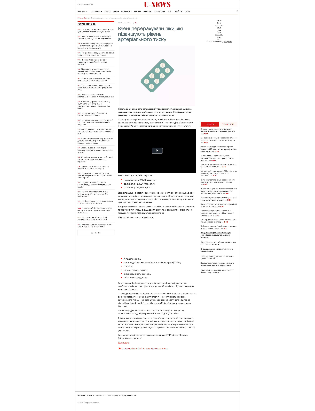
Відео (170, 11)
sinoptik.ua (228, 41)
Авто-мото (126, 11)
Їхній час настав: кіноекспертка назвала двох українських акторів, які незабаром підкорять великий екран (95, 140)
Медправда (123, 342)
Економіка (96, 11)
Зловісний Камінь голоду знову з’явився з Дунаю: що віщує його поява (95, 202)
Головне (81, 11)
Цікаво (188, 11)
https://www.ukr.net (128, 395)
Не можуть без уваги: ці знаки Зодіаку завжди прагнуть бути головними (95, 225)
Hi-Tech (108, 11)
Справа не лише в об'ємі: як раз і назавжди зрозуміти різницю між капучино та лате (95, 150)
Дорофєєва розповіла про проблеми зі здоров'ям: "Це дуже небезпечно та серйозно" (95, 159)
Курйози (178, 11)
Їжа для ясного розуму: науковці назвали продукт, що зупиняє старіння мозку (96, 54)
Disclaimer (81, 395)
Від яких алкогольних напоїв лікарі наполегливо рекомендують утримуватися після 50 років (95, 175)
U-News (80, 18)
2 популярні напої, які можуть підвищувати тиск (144, 348)
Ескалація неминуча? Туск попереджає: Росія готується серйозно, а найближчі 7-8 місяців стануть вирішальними (95, 46)
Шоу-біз (137, 11)
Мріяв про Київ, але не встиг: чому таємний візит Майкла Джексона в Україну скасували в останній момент (94, 71)
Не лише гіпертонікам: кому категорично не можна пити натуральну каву (96, 96)
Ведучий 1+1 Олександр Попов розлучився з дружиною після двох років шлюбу (94, 184)
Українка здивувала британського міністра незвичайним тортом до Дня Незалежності (93, 194)
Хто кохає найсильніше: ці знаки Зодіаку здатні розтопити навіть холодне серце (96, 30)
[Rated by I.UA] (83, 407)
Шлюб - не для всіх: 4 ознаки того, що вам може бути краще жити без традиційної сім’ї (95, 131)
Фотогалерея (159, 11)
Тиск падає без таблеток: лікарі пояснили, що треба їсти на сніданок (92, 218)
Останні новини (87, 24)
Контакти (90, 395)
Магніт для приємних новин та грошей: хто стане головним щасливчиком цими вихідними (95, 122)
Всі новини (96, 233)
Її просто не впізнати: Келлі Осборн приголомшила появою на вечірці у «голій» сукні (95, 87)
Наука (116, 11)
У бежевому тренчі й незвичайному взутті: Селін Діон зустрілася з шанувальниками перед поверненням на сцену (94, 105)
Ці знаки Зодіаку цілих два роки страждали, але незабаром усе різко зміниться (92, 62)
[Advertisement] (219, 82)
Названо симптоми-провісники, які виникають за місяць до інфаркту (93, 167)
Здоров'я (147, 11)
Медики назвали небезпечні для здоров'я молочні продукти (92, 114)
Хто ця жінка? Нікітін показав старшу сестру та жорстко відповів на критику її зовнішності (95, 210)
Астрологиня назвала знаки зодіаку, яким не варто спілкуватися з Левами (94, 79)
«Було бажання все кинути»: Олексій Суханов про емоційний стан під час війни (94, 37)
